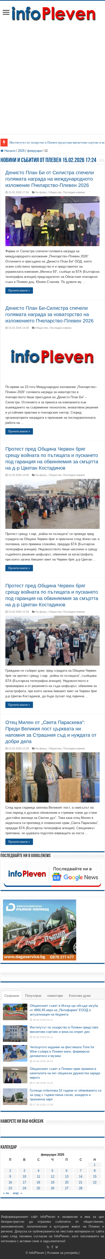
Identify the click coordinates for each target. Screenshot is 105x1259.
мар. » (17, 1193)
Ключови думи (80, 996)
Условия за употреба (62, 1253)
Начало (9, 151)
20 (66, 1182)
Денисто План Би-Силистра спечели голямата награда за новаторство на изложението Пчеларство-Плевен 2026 (49, 314)
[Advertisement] (52, 81)
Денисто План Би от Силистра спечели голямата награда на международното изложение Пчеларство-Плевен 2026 (49, 179)
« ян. (6, 1193)
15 (94, 1176)
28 (80, 1188)
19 (52, 1182)
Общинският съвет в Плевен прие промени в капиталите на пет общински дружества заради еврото (65, 1073)
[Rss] (48, 1247)
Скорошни (11, 996)
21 (80, 1182)
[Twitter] (57, 1247)
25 (38, 1188)
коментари (55, 996)
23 (10, 1188)
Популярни (33, 996)
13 (66, 1176)
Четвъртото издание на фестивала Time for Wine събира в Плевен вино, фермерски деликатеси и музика (62, 1051)
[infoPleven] (52, 13)
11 (38, 1176)
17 (24, 1182)
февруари (34, 151)
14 (80, 1176)
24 (24, 1188)
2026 (21, 151)
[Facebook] (52, 1247)
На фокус (41, 192)
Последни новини (74, 192)
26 (52, 1188)
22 (94, 1182)
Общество (55, 192)
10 (24, 1176)
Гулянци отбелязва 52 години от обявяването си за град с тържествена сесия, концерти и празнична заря (65, 1095)
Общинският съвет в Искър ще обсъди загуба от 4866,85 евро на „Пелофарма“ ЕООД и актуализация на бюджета (64, 1010)
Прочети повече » (19, 290)
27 (66, 1188)
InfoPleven (36, 1253)
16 (10, 1182)
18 (38, 1182)
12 (52, 1176)
